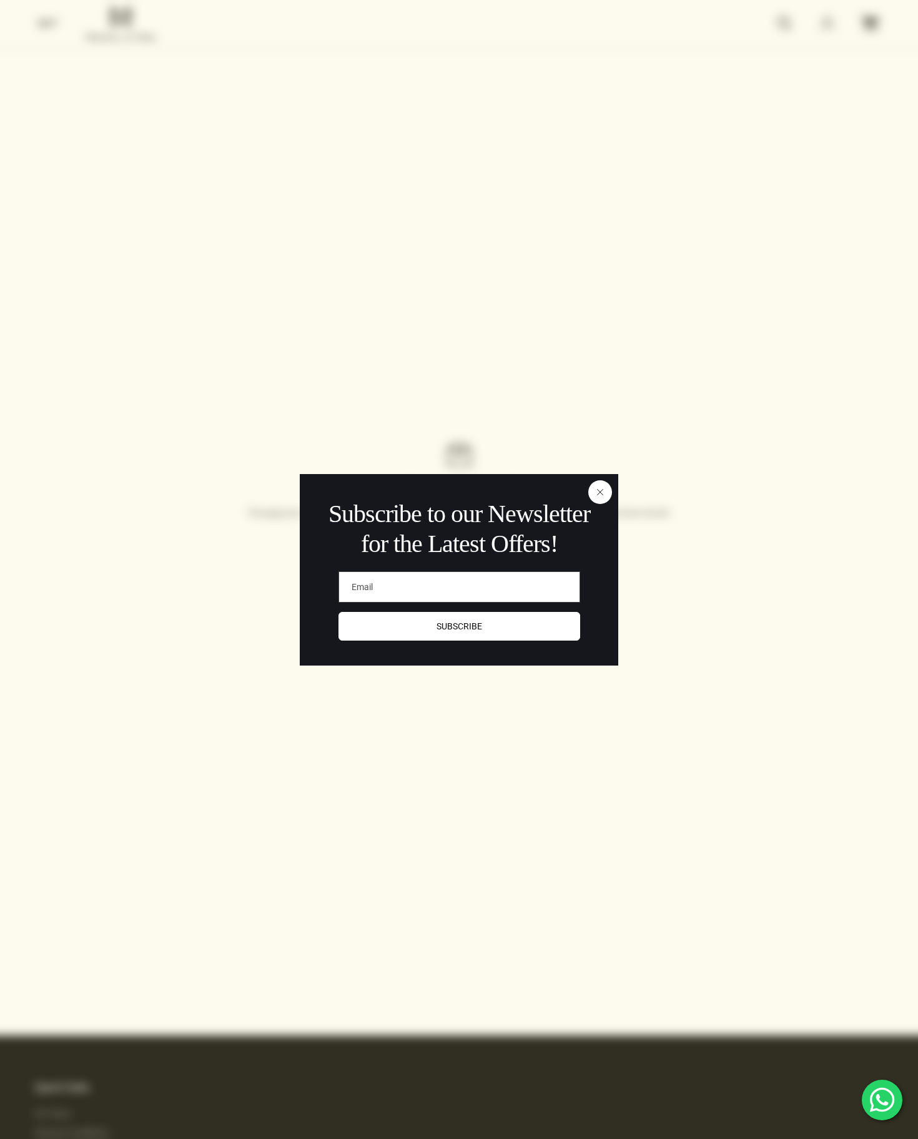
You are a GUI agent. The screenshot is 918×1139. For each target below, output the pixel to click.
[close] (600, 492)
